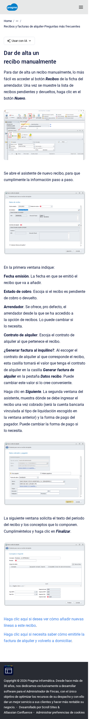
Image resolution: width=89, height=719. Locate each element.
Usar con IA (19, 41)
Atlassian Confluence (18, 712)
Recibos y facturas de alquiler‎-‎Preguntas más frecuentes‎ (42, 26)
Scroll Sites (49, 707)
